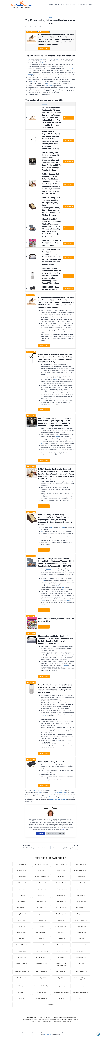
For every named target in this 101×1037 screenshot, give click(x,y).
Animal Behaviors (41, 864)
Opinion (61, 945)
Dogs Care (41, 920)
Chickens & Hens (81, 889)
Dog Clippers (41, 901)
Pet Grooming (81, 951)
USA (29, 59)
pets (57, 436)
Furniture (30, 74)
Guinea (33, 81)
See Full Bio (40, 833)
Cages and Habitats (41, 876)
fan (62, 712)
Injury (81, 938)
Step (66, 77)
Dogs (51, 59)
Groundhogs (81, 926)
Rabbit (69, 600)
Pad (47, 83)
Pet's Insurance (21, 963)
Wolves (51, 1004)
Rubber (43, 531)
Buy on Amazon (44, 48)
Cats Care (41, 889)
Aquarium (21, 870)
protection (65, 589)
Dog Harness (81, 907)
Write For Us (83, 4)
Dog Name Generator (66, 1032)
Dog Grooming (61, 907)
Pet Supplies (61, 957)
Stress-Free (49, 85)
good (26, 796)
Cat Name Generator (77, 1032)
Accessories (21, 864)
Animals (41, 62)
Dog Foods (41, 907)
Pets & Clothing (41, 971)
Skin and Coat (41, 992)
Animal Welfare (81, 864)
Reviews (81, 986)
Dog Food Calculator (44, 1032)
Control (58, 586)
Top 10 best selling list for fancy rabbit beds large (65, 847)
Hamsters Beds (41, 932)
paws (63, 527)
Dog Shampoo (61, 914)
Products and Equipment (81, 978)
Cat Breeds (61, 876)
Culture (22, 895)
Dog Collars (61, 901)
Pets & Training (81, 971)
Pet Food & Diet (61, 951)
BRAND (44, 716)
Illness (41, 938)
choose (60, 790)
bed (49, 32)
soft (51, 527)
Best (29, 32)
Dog (67, 68)
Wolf (81, 998)
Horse (61, 932)
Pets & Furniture (61, 971)
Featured (21, 926)
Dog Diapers (21, 907)
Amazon (39, 792)
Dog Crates (81, 901)
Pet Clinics (22, 951)
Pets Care (21, 978)
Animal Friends (61, 864)
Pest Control (81, 945)
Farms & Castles (81, 920)
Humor (21, 938)
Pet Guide (22, 957)
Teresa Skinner (30, 26)
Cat (72, 68)
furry (42, 443)
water (62, 587)
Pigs (61, 978)
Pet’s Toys (41, 978)
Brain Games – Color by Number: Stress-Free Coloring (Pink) (51, 242)
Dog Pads (22, 914)
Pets (81, 963)
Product (44, 104)
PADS (55, 379)
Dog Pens (41, 914)
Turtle (61, 998)
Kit (40, 94)
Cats (56, 59)
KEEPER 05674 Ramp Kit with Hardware (54, 762)
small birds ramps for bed (59, 792)
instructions (65, 665)
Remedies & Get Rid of (41, 986)
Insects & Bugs (21, 945)
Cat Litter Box (61, 883)
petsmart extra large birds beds (58, 799)
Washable (48, 569)
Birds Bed (34, 790)
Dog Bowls (81, 895)
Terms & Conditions (66, 4)
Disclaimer (76, 4)
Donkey (61, 920)
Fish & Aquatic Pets (61, 926)
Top (51, 599)
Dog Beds (61, 895)
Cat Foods (81, 876)
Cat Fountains (22, 883)
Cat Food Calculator (55, 1032)
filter (59, 740)
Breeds (22, 876)
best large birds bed (50, 796)
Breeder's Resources (81, 870)
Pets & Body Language (21, 971)
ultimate (43, 580)
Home (51, 4)
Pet (41, 59)
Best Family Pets (47, 1034)
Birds (50, 17)
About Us (56, 4)
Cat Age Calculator (34, 1032)
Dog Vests (81, 914)
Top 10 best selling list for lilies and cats (34, 847)
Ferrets (41, 926)
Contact (90, 4)
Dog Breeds (21, 901)
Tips (21, 998)
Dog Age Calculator (23, 1032)
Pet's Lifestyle (41, 963)
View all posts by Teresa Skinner (55, 833)
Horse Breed (81, 932)
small (36, 32)
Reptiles (61, 986)
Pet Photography (41, 957)
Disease (41, 895)
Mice (41, 945)
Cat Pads (81, 883)
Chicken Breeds (61, 889)
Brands (61, 870)
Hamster (43, 600)
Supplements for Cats (61, 992)
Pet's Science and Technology (61, 964)
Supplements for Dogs (81, 992)
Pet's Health (81, 957)
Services (21, 992)
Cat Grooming (41, 883)
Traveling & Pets (41, 998)
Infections (61, 938)
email (62, 829)
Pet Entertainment (41, 951)
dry (60, 404)
